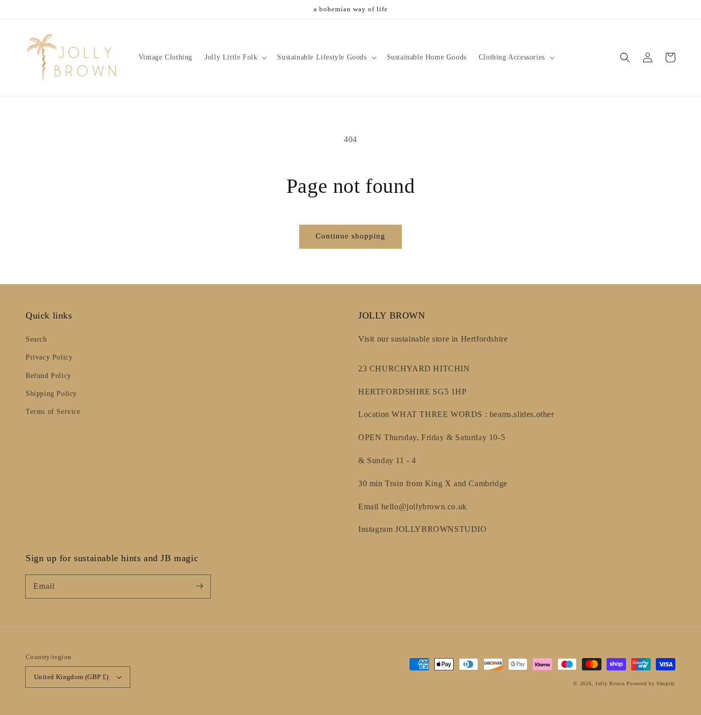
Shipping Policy (51, 394)
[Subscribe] (199, 586)
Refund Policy (48, 376)
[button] (625, 57)
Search (36, 339)
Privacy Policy (49, 357)
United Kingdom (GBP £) (71, 677)
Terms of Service (53, 411)
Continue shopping (350, 236)
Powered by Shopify (651, 683)
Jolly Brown (610, 683)
